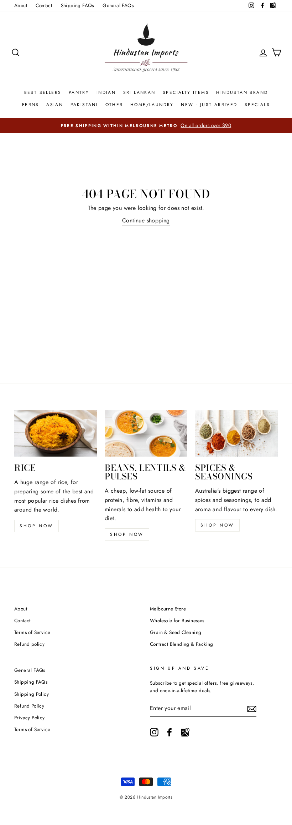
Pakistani (84, 104)
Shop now (36, 526)
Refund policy (29, 644)
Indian (106, 92)
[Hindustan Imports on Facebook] (169, 732)
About (20, 5)
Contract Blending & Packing (181, 644)
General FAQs (118, 5)
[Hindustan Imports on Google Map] (185, 732)
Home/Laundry (152, 104)
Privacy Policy (29, 717)
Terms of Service (32, 632)
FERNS (30, 104)
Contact (44, 5)
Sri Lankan (139, 92)
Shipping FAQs (77, 5)
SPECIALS (257, 104)
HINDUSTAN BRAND (242, 92)
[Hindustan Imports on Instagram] (154, 732)
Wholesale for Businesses (177, 620)
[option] (146, 126)
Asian (54, 104)
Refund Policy (29, 705)
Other (114, 104)
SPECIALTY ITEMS (186, 92)
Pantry (79, 92)
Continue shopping (146, 220)
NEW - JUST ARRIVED (209, 104)
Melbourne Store (168, 608)
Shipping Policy (31, 694)
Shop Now (127, 534)
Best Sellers (43, 92)
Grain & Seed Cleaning (175, 632)
